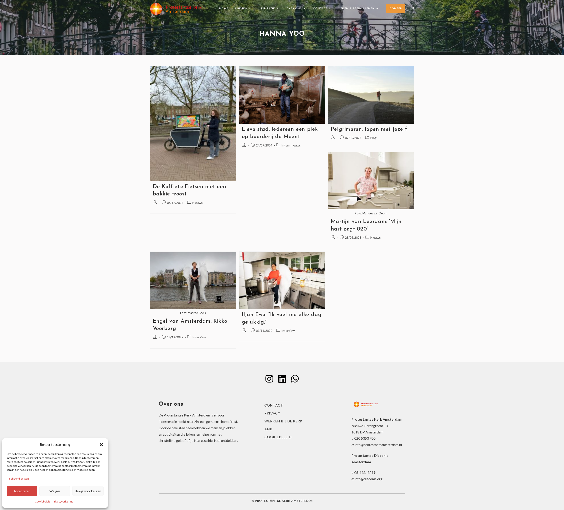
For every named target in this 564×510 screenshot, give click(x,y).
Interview (199, 337)
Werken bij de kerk (283, 421)
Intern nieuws (291, 145)
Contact (273, 405)
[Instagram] (269, 378)
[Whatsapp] (294, 378)
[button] (101, 444)
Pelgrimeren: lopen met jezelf (369, 129)
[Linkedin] (282, 378)
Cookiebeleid (42, 501)
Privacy (272, 413)
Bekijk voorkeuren (88, 491)
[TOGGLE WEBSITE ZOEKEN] (412, 9)
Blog (373, 138)
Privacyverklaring (63, 501)
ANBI (269, 429)
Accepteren (22, 491)
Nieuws (197, 202)
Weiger (54, 491)
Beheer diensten (19, 478)
